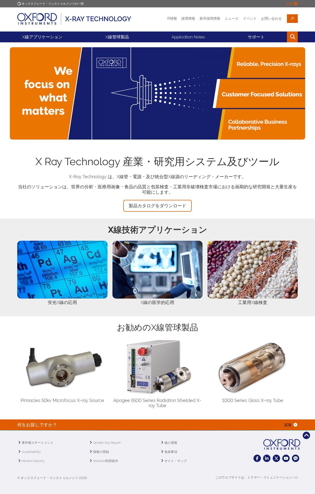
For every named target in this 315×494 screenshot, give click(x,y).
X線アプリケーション (42, 36)
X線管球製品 (117, 36)
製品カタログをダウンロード (157, 205)
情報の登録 (101, 452)
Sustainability (31, 452)
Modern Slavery (33, 461)
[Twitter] (276, 458)
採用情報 (188, 18)
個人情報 (170, 443)
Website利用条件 (105, 461)
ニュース (231, 18)
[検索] (281, 37)
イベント (250, 18)
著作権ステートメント (38, 443)
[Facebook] (257, 458)
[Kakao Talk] (295, 458)
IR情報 (172, 18)
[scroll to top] (306, 435)
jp (292, 18)
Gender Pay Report (107, 443)
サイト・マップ (175, 461)
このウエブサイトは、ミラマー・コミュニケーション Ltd (256, 477)
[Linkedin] (266, 458)
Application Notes (188, 36)
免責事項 (170, 452)
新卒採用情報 (210, 18)
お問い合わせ (271, 18)
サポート (256, 36)
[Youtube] (286, 458)
